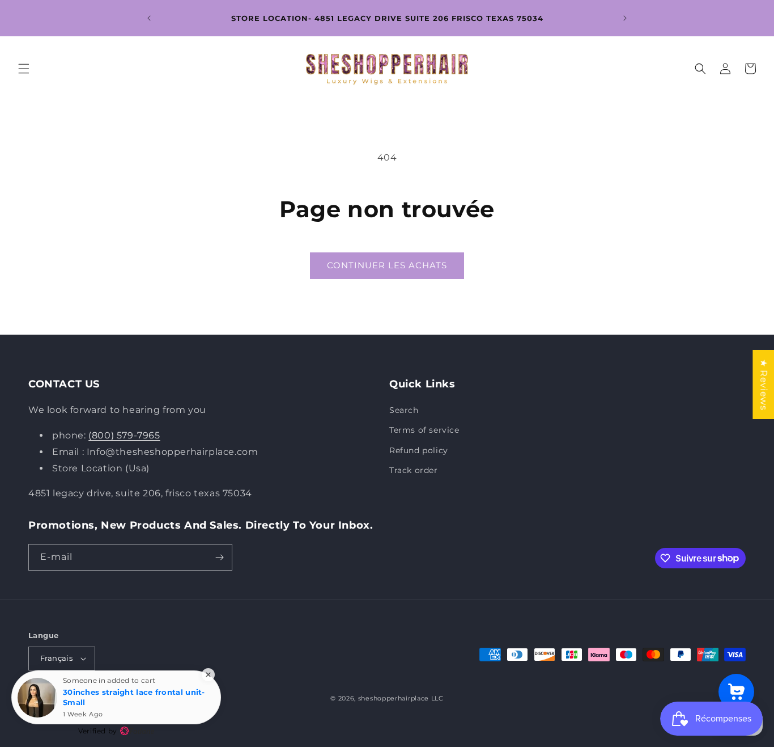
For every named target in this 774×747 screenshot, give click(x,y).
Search (404, 410)
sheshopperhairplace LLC (401, 698)
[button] (23, 68)
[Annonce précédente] (149, 18)
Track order (413, 470)
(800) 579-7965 (124, 435)
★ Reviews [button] (763, 384)
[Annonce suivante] (625, 18)
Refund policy (418, 450)
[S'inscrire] (219, 557)
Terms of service (424, 430)
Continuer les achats (387, 265)
